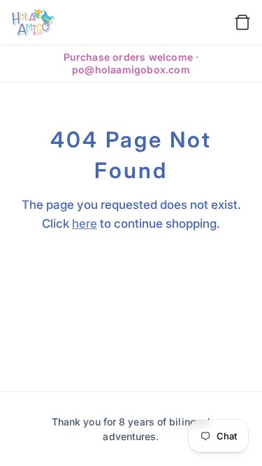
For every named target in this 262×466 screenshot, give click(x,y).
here (84, 224)
